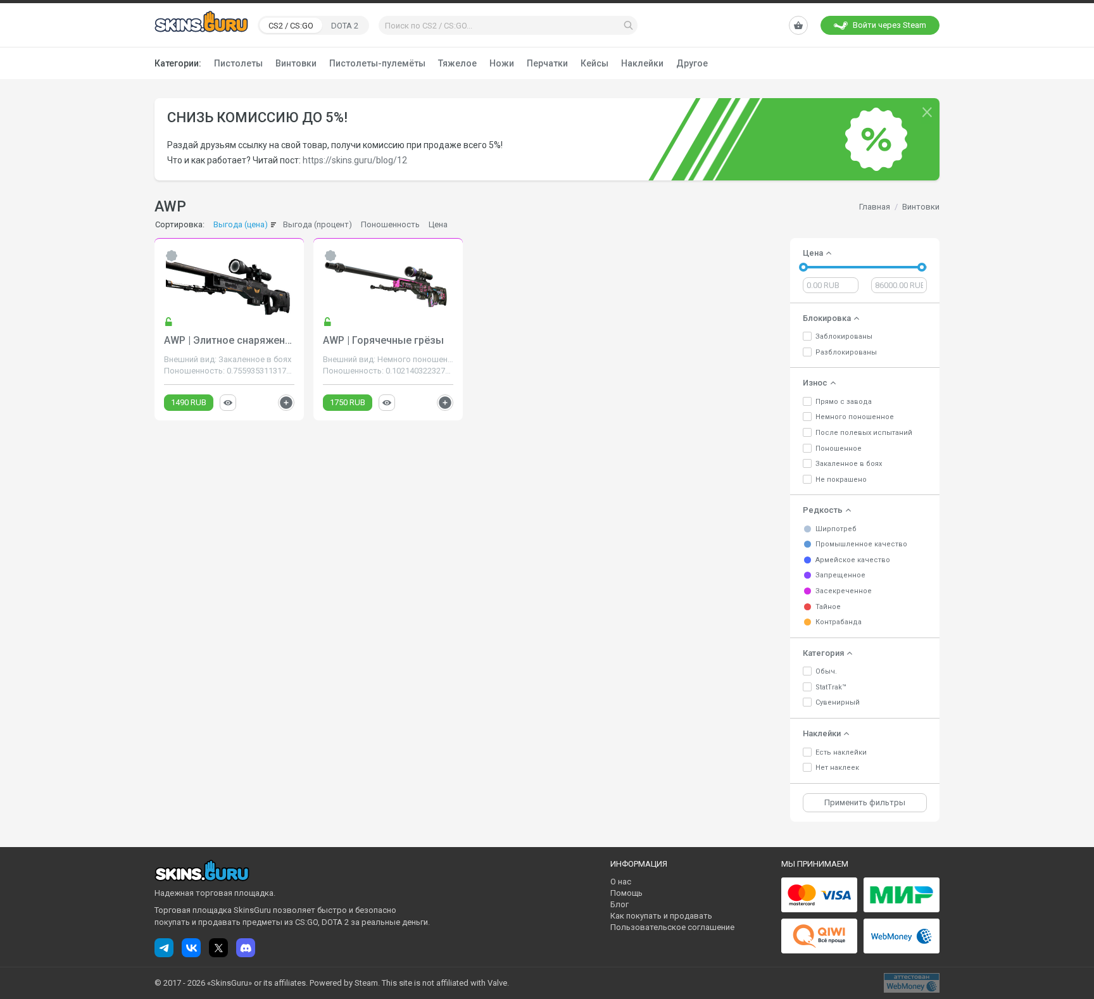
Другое (692, 63)
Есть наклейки (841, 752)
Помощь (626, 893)
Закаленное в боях (848, 463)
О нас (620, 881)
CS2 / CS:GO (290, 25)
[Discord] (245, 947)
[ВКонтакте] (191, 947)
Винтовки (296, 63)
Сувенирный (837, 702)
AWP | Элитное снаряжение (230, 340)
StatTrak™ (830, 687)
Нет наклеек (837, 767)
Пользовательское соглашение (672, 927)
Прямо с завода (843, 401)
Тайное (828, 607)
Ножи (501, 63)
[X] (218, 947)
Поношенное (838, 448)
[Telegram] (163, 947)
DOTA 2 (344, 25)
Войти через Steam (889, 25)
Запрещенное (840, 575)
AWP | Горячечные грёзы (383, 340)
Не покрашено (841, 479)
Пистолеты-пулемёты (377, 63)
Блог (619, 904)
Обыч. (826, 671)
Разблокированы (846, 352)
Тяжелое (457, 63)
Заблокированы (843, 336)
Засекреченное (843, 591)
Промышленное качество (861, 544)
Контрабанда (838, 622)
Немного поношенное (854, 416)
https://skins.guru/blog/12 (355, 160)
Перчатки (547, 63)
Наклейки (642, 63)
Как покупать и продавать (661, 916)
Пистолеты (238, 63)
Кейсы (594, 63)
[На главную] (201, 25)
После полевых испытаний (863, 432)
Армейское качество (852, 560)
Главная (874, 206)
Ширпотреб (836, 529)
